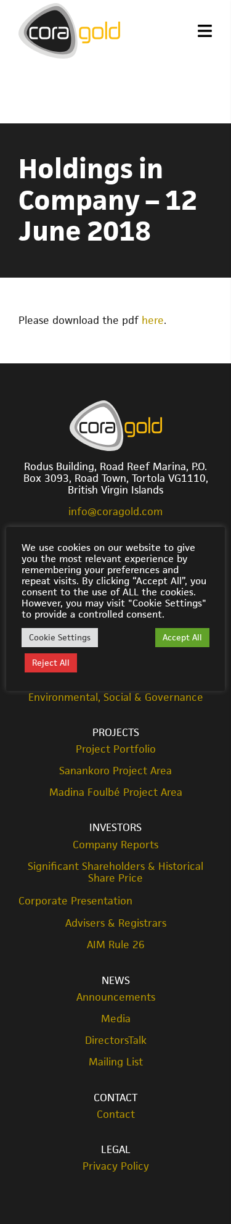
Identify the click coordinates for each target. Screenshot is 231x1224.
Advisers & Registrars (115, 923)
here (153, 320)
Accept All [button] (182, 637)
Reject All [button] (51, 662)
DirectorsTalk (116, 1040)
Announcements (115, 997)
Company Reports (115, 845)
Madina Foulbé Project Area (115, 792)
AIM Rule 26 (116, 945)
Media (116, 1019)
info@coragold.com (115, 511)
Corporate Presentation (75, 901)
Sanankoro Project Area (115, 771)
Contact (116, 1114)
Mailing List (116, 1062)
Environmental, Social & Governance (115, 697)
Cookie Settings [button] (60, 637)
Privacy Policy (116, 1166)
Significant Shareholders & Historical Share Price (115, 872)
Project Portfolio (116, 749)
